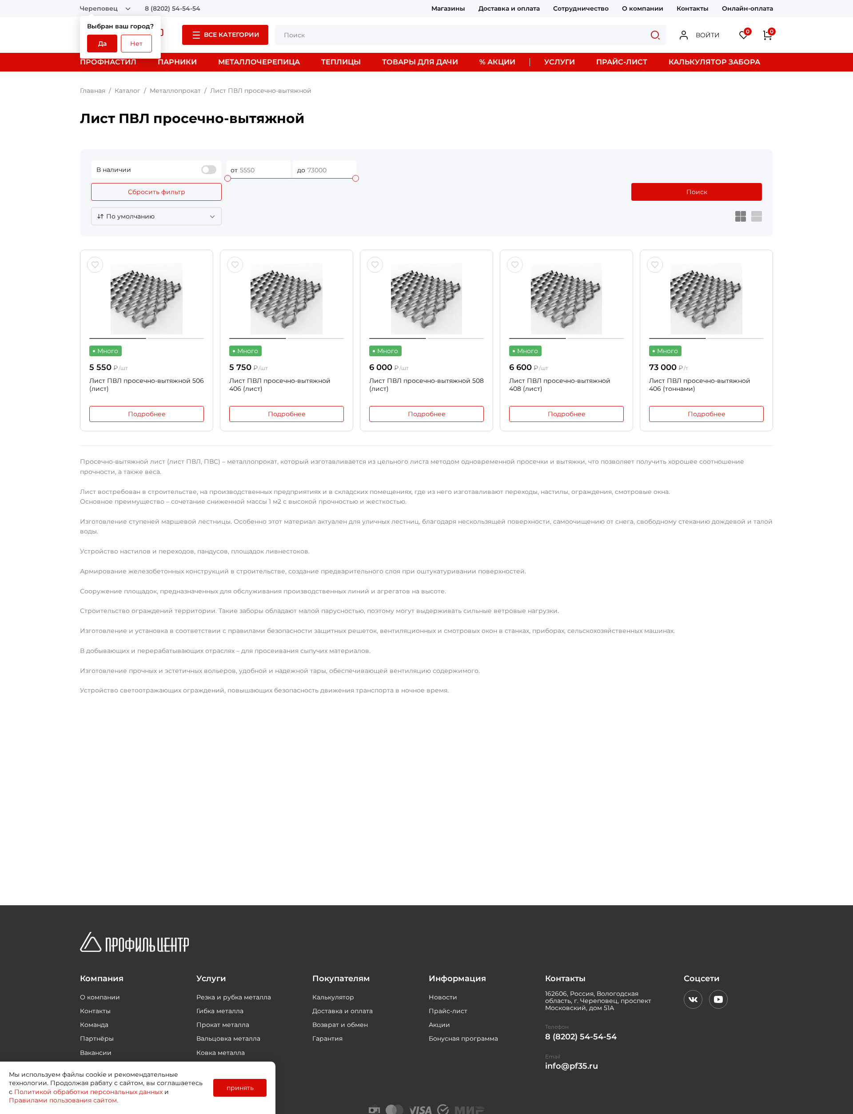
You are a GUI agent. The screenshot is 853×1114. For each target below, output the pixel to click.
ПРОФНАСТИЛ (108, 62)
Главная (92, 90)
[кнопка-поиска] (655, 35)
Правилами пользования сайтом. (63, 1100)
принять (240, 1088)
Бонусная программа (463, 1038)
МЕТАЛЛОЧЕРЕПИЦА (259, 62)
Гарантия (327, 1038)
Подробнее (147, 414)
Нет (136, 44)
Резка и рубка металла (233, 997)
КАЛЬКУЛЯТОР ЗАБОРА (714, 62)
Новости (443, 997)
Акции (439, 1025)
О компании (642, 8)
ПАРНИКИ (177, 62)
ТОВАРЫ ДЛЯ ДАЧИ (420, 62)
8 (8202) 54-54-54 (172, 8)
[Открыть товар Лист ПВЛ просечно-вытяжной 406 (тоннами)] (706, 299)
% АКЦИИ (497, 62)
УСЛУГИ (559, 62)
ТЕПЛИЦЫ (341, 62)
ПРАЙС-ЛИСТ (621, 62)
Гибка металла (219, 1011)
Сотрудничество (581, 8)
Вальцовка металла (228, 1038)
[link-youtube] (718, 999)
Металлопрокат (175, 90)
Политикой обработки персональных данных (88, 1092)
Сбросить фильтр (156, 192)
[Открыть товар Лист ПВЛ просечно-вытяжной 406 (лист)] (286, 299)
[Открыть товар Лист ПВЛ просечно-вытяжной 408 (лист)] (566, 299)
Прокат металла (222, 1025)
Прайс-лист (448, 1011)
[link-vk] (693, 999)
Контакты (693, 8)
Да (102, 44)
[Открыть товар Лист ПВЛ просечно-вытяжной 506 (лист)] (146, 299)
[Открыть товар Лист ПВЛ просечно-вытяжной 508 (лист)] (426, 299)
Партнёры (97, 1038)
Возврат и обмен (340, 1025)
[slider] (227, 178)
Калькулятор (333, 997)
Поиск (696, 192)
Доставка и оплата (509, 8)
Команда (94, 1025)
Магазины (448, 8)
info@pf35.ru (571, 1066)
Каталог (127, 90)
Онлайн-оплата (747, 8)
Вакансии (96, 1053)
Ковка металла (220, 1053)
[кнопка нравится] (95, 265)
